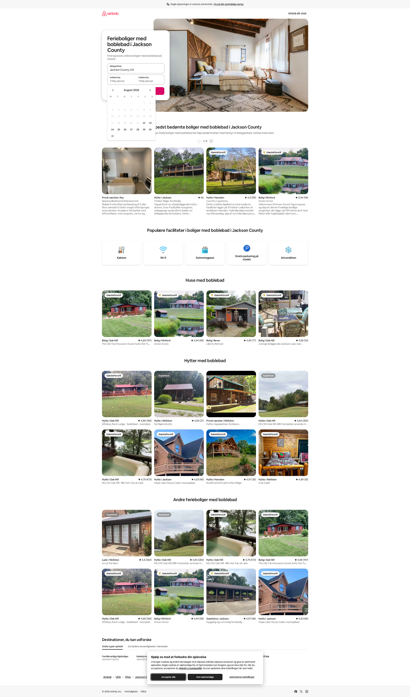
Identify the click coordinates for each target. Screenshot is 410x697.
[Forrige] (199, 141)
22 (144, 122)
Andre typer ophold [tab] (112, 646)
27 (131, 129)
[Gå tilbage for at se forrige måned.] (113, 90)
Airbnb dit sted (297, 13)
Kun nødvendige (205, 677)
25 (118, 129)
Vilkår (143, 691)
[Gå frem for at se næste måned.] (150, 90)
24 (112, 129)
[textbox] (121, 81)
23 (150, 122)
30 (150, 129)
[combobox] (136, 70)
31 (112, 136)
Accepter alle (168, 677)
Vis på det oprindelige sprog (228, 4)
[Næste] (211, 141)
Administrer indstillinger (241, 677)
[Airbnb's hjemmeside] (110, 13)
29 (144, 129)
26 (125, 129)
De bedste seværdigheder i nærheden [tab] (148, 646)
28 (137, 129)
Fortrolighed (131, 691)
